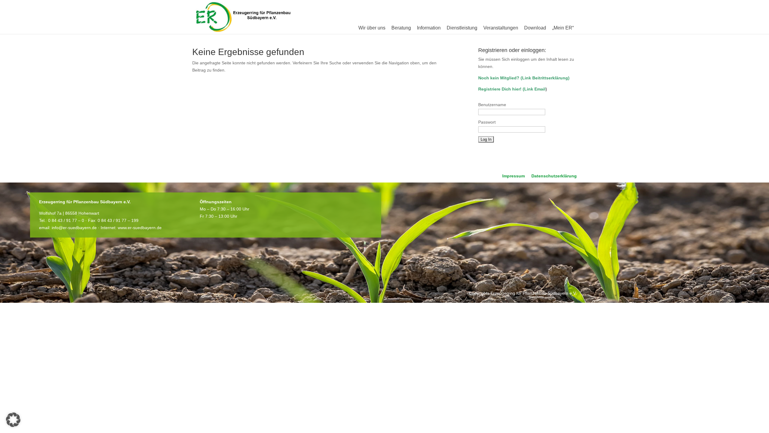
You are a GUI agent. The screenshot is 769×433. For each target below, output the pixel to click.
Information (429, 27)
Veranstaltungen (500, 27)
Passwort (487, 122)
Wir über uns (371, 27)
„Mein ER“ (563, 27)
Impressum (513, 176)
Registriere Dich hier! (499, 89)
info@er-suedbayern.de (74, 227)
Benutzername (492, 104)
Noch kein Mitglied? (498, 77)
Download (535, 27)
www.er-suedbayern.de (140, 227)
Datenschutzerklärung (554, 176)
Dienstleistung (462, 27)
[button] (13, 420)
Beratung (401, 27)
